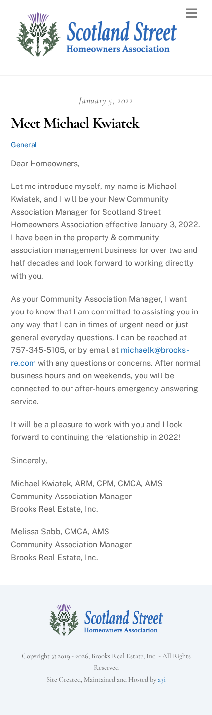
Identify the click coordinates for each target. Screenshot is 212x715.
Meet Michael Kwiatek (75, 122)
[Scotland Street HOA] (97, 57)
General (24, 144)
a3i (162, 679)
